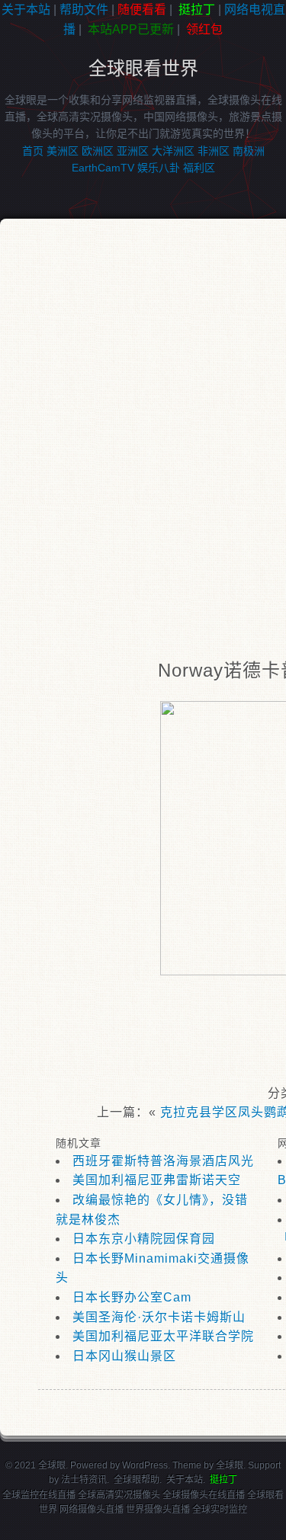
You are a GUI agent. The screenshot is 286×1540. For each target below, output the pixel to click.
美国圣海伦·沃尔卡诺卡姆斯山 (159, 1317)
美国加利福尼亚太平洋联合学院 (163, 1336)
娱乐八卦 (158, 168)
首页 (32, 151)
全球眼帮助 (136, 1479)
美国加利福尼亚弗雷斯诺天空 (156, 1179)
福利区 (199, 168)
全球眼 (229, 1465)
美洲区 (63, 151)
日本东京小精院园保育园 (143, 1238)
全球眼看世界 (143, 68)
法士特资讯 (84, 1479)
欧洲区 (98, 151)
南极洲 (249, 151)
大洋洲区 (173, 151)
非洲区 (214, 151)
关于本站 (26, 9)
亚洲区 (133, 151)
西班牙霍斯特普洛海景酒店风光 (163, 1160)
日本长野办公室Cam (131, 1297)
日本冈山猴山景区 (124, 1356)
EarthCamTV (103, 168)
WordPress (145, 1465)
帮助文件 (83, 9)
